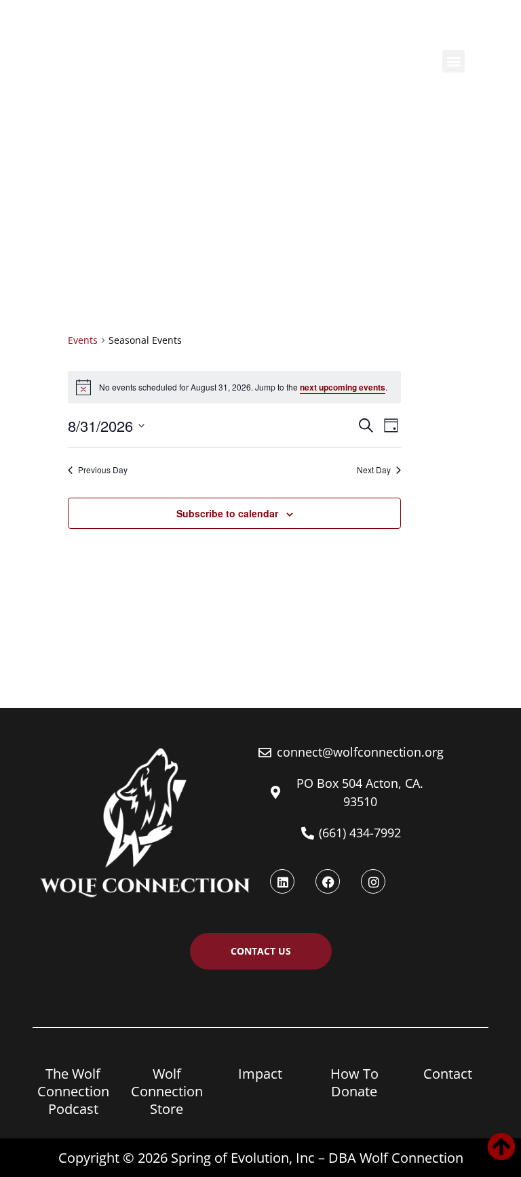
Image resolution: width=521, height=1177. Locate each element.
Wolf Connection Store (167, 1091)
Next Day (374, 469)
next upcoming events (342, 387)
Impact (260, 1073)
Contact (447, 1073)
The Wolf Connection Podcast (73, 1091)
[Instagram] (373, 881)
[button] (453, 61)
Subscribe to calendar (227, 513)
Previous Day (103, 469)
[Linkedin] (282, 881)
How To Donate (354, 1082)
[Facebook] (327, 881)
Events (83, 340)
